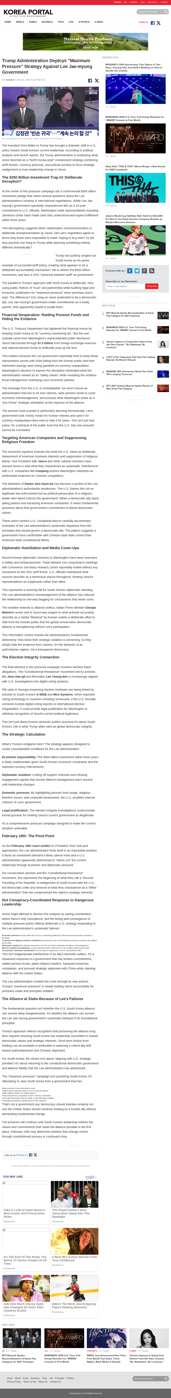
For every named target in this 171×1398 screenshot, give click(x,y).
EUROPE (134, 2)
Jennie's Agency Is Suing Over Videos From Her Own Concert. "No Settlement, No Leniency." (129, 344)
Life (71, 22)
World (20, 22)
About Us (43, 1381)
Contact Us (55, 1381)
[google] (144, 270)
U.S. (125, 2)
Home (8, 22)
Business (47, 22)
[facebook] (129, 270)
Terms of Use (29, 1381)
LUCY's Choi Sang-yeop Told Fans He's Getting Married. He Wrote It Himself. (130, 358)
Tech (61, 22)
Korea (33, 22)
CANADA (164, 2)
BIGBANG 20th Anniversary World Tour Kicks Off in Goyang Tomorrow (129, 373)
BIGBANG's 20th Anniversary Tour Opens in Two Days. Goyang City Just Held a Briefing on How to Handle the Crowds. (134, 67)
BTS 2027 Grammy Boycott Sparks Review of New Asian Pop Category (129, 387)
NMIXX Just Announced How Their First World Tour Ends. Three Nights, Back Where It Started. (106, 1358)
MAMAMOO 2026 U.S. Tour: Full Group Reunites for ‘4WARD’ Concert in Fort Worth (128, 328)
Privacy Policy (14, 1381)
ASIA (143, 2)
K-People (84, 22)
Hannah (10, 80)
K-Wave (99, 22)
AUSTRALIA (152, 2)
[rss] (151, 270)
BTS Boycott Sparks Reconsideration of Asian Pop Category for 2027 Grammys (130, 314)
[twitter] (137, 270)
